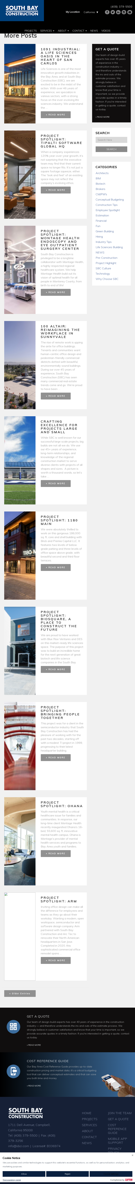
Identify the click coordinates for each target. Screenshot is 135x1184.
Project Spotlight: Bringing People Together (60, 712)
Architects (102, 173)
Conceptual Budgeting (110, 199)
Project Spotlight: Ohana (62, 804)
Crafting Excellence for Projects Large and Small (59, 426)
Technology (103, 273)
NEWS (100, 252)
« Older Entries (19, 993)
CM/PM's (101, 194)
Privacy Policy (114, 1151)
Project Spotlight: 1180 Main (59, 520)
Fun (98, 226)
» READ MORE (55, 114)
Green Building (105, 231)
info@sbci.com (18, 1146)
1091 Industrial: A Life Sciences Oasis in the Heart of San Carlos (61, 56)
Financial (101, 220)
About (62, 30)
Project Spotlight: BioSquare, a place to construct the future (59, 621)
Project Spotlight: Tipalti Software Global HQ (61, 141)
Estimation (102, 215)
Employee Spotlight (108, 210)
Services (46, 30)
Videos (105, 30)
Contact (78, 30)
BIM (98, 178)
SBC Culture (103, 268)
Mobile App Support (117, 1141)
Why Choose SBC (107, 279)
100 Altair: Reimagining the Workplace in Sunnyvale (60, 331)
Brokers (100, 189)
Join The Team (120, 1113)
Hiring (99, 236)
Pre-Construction (106, 257)
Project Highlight (106, 263)
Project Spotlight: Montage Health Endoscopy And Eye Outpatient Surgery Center (60, 240)
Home (86, 1113)
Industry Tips (104, 242)
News (94, 30)
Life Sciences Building (109, 247)
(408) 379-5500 (121, 6)
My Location (73, 11)
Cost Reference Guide (48, 1061)
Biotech (100, 183)
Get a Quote (107, 49)
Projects (31, 30)
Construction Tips (107, 205)
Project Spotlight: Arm (59, 899)
